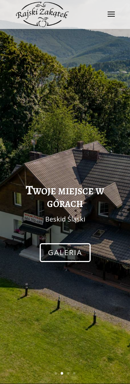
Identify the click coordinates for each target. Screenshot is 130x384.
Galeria (65, 252)
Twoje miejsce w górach (65, 196)
